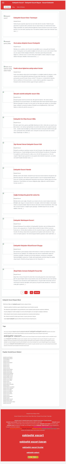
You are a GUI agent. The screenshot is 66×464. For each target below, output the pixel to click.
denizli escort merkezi (8, 388)
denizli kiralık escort (7, 377)
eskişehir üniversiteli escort (17, 343)
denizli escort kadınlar (8, 373)
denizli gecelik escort (8, 374)
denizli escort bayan (7, 357)
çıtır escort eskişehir (47, 343)
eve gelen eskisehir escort (37, 343)
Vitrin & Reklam (21, 7)
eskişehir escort (12, 336)
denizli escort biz (7, 403)
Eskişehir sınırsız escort (28, 342)
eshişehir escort (41, 331)
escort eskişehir (30, 331)
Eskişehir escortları (11, 339)
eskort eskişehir (28, 343)
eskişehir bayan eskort (43, 333)
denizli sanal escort (7, 370)
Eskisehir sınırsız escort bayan (14, 333)
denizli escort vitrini (7, 400)
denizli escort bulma (7, 393)
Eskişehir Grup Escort (8, 340)
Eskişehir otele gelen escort (29, 340)
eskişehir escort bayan (26, 336)
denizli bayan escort (7, 358)
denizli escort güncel (8, 391)
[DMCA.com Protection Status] (33, 458)
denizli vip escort (7, 382)
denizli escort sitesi (7, 380)
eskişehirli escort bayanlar (18, 340)
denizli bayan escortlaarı (8, 386)
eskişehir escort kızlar (32, 447)
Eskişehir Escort (17, 21)
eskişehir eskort (20, 338)
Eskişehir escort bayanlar (36, 336)
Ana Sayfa (7, 7)
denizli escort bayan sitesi (9, 401)
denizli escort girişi (7, 389)
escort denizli (6, 359)
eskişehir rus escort (50, 340)
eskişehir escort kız (46, 336)
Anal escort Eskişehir (8, 331)
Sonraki (37, 292)
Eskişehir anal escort (24, 333)
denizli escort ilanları (8, 369)
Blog (13, 7)
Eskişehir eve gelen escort (49, 338)
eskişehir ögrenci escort (46, 342)
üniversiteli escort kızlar (24, 345)
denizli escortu (6, 368)
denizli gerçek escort (8, 399)
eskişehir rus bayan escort (40, 340)
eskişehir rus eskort (8, 342)
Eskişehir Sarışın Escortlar (17, 342)
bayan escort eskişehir (19, 331)
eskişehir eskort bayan (28, 338)
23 (31, 292)
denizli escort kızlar (7, 372)
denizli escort (6, 361)
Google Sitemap (47, 420)
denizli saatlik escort (8, 376)
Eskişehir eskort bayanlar (38, 338)
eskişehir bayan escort (25, 307)
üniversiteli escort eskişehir (13, 345)
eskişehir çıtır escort (37, 342)
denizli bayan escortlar (8, 384)
